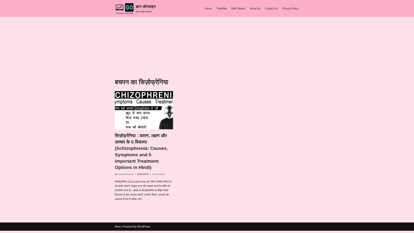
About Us (255, 8)
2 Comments (158, 174)
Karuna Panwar (126, 174)
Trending (221, 8)
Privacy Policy (290, 8)
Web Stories (238, 8)
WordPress (143, 226)
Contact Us (271, 8)
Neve (118, 226)
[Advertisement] (207, 54)
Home (208, 8)
